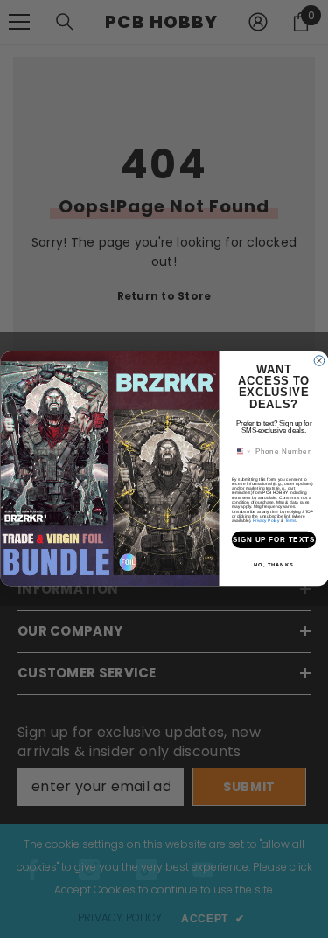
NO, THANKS (274, 565)
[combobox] (241, 452)
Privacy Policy (265, 520)
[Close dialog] (319, 361)
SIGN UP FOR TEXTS (274, 540)
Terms (290, 520)
